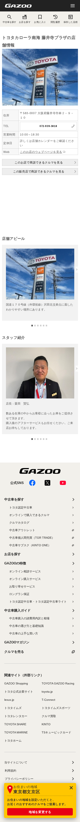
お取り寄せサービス (22, 586)
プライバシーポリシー (19, 778)
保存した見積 (71, 22)
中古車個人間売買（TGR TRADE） (32, 537)
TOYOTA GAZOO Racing (58, 683)
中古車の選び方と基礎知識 (26, 625)
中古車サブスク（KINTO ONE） (30, 545)
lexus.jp (9, 699)
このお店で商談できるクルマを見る (39, 162)
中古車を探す (14, 499)
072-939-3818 (48, 126)
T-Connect (48, 699)
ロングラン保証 (19, 594)
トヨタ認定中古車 (20, 507)
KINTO (46, 724)
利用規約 (10, 770)
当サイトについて (15, 762)
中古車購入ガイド (17, 610)
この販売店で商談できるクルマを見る (38, 171)
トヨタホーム (13, 740)
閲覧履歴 (55, 22)
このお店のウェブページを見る (41, 151)
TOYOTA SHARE (15, 724)
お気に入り (40, 22)
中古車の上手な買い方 (23, 633)
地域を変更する (40, 812)
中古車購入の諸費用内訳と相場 (29, 618)
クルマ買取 (49, 716)
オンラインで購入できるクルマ (29, 515)
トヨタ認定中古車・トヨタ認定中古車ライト (38, 601)
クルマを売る (14, 651)
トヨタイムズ (13, 708)
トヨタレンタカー (15, 716)
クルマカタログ (19, 522)
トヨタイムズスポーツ (56, 708)
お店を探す (25, 22)
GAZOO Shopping (16, 683)
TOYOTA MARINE (16, 732)
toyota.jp (47, 691)
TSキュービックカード (56, 732)
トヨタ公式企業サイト (18, 691)
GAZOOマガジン (16, 642)
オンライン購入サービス (25, 579)
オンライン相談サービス (25, 571)
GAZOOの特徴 (15, 563)
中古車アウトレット (22, 530)
